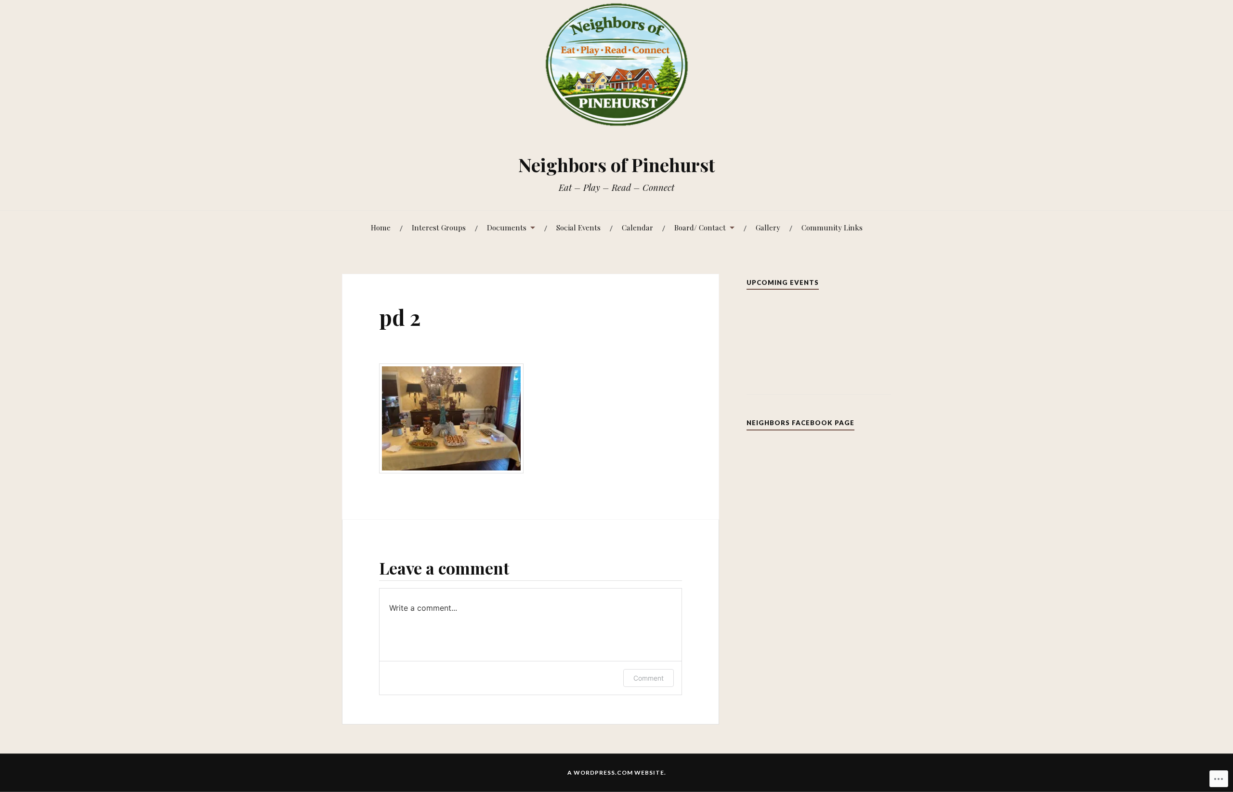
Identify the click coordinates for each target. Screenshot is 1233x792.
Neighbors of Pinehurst (616, 164)
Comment (648, 678)
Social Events (578, 227)
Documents (506, 227)
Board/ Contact (700, 227)
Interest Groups (439, 227)
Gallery (768, 227)
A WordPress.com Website (615, 772)
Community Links (832, 227)
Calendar (637, 227)
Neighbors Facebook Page (800, 423)
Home (381, 227)
